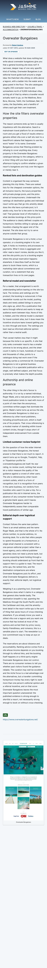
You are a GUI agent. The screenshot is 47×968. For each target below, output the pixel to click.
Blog (38, 19)
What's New (12, 19)
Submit (27, 19)
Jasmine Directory (23, 7)
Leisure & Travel (34, 27)
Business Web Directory (14, 27)
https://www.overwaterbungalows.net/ (20, 719)
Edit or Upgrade (11, 52)
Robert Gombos (17, 45)
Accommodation (10, 30)
